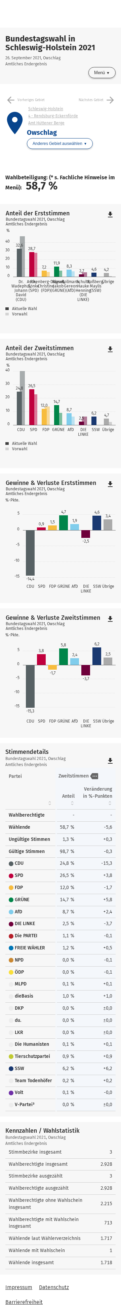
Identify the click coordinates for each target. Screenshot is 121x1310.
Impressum (18, 1287)
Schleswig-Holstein (45, 108)
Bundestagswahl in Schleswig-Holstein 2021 (50, 43)
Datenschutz (54, 1287)
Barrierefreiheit (24, 1302)
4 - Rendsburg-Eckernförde (53, 116)
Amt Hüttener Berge (46, 123)
